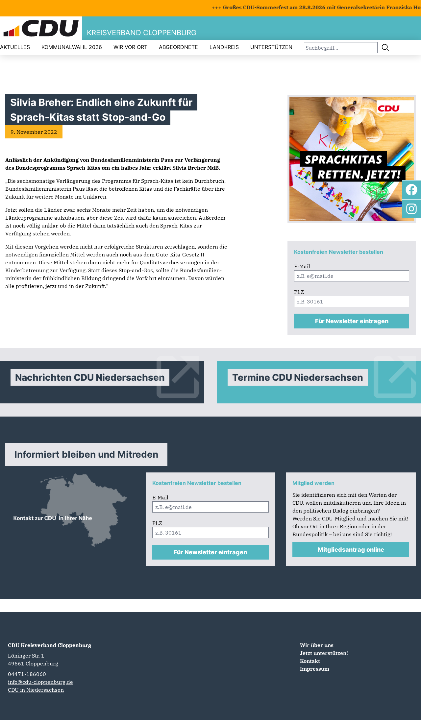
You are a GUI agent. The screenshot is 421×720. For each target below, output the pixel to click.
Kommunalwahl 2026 (71, 47)
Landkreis (224, 47)
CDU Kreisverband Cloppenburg (49, 645)
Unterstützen (271, 47)
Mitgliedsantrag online (351, 549)
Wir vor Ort (130, 47)
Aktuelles (15, 47)
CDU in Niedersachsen (36, 689)
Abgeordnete (178, 47)
